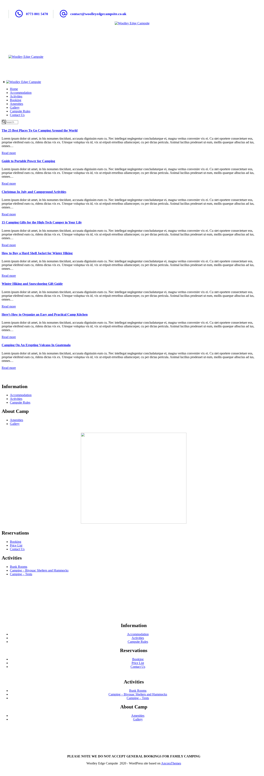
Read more (9, 153)
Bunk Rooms (18, 566)
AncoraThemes (171, 763)
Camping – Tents (21, 574)
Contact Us (17, 549)
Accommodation (21, 395)
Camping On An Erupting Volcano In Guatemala (36, 345)
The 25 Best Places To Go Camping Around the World (40, 130)
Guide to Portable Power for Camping (28, 161)
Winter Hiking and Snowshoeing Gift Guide (32, 283)
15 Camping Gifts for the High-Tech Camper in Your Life (42, 222)
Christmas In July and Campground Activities (34, 192)
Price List (16, 545)
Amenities (16, 420)
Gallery (15, 423)
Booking (15, 541)
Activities (16, 398)
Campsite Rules (20, 402)
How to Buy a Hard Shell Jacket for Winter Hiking (37, 253)
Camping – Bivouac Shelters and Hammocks (39, 570)
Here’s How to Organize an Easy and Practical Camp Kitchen (45, 314)
